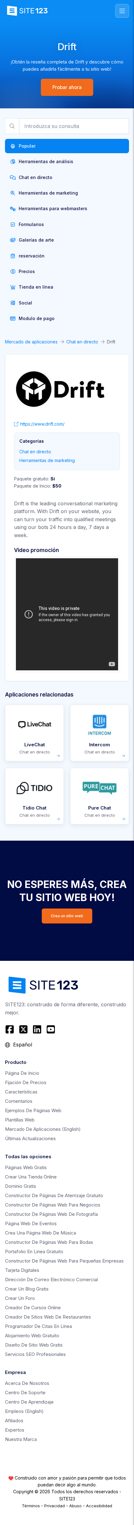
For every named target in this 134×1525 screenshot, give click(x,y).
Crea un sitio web (67, 916)
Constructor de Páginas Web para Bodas (49, 1242)
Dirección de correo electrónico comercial (51, 1279)
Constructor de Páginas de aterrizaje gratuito (54, 1195)
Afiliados (14, 1420)
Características (21, 1092)
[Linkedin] (37, 1029)
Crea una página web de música (40, 1233)
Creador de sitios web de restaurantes (48, 1317)
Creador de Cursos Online (33, 1307)
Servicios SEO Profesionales (35, 1354)
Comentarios (18, 1101)
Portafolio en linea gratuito (34, 1251)
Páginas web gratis (26, 1167)
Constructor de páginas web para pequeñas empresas (64, 1261)
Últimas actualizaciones (30, 1138)
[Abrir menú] (122, 11)
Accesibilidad (99, 1505)
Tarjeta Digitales (22, 1270)
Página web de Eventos (31, 1223)
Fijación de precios (25, 1082)
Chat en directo (82, 341)
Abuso (75, 1505)
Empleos (24, 1411)
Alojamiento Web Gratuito (32, 1336)
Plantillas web (20, 1120)
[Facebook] (10, 1029)
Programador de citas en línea (38, 1326)
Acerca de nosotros (27, 1383)
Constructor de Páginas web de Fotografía (51, 1214)
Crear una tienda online (31, 1177)
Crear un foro (20, 1298)
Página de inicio (22, 1073)
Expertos (14, 1430)
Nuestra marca (21, 1439)
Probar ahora (67, 87)
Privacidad (54, 1505)
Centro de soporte (25, 1392)
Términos (31, 1505)
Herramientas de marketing (47, 460)
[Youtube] (51, 1029)
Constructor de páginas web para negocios (52, 1205)
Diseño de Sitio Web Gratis (34, 1345)
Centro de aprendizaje (29, 1402)
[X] (23, 1029)
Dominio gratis (20, 1186)
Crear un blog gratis (27, 1289)
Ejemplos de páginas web (33, 1110)
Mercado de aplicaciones (31, 341)
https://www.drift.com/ (42, 424)
